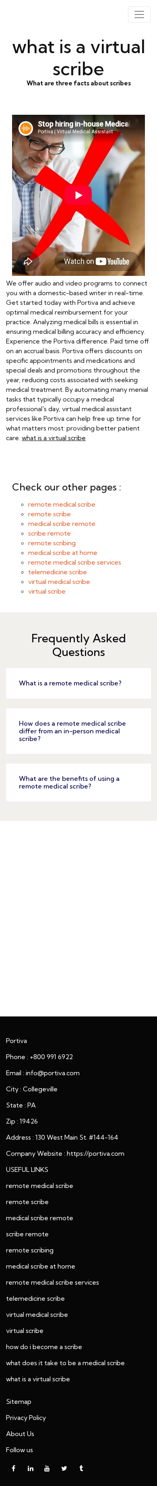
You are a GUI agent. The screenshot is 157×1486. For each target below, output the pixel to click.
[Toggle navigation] (139, 14)
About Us (20, 1434)
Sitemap (18, 1401)
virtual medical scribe (59, 581)
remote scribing (52, 543)
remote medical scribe (61, 504)
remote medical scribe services (74, 562)
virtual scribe (47, 591)
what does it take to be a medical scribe (65, 1363)
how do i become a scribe (44, 1347)
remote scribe (49, 514)
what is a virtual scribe (54, 438)
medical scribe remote (61, 523)
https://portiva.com (95, 1153)
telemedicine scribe (57, 572)
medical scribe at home (62, 552)
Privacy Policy (26, 1418)
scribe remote (49, 533)
